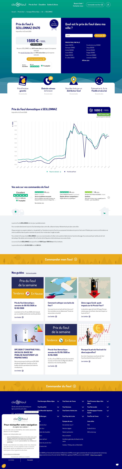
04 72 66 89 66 (20, 414)
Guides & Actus (52, 4)
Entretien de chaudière (44, 432)
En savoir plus (23, 94)
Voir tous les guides (31, 273)
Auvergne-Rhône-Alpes (33, 12)
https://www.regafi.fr (96, 455)
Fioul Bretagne (42, 416)
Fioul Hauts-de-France (69, 401)
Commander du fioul (58, 386)
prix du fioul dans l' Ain (27, 53)
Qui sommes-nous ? (68, 425)
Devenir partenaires (68, 432)
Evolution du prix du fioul (44, 443)
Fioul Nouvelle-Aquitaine (45, 410)
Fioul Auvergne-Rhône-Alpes (46, 401)
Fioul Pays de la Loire (69, 416)
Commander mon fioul (94, 5)
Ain (42, 12)
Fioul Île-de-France (93, 416)
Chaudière (42, 4)
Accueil (14, 12)
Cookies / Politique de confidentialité (72, 445)
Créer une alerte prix (36, 59)
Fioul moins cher (42, 446)
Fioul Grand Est (42, 407)
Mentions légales (67, 428)
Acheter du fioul (42, 425)
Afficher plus (85, 60)
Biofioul (40, 435)
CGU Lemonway (91, 432)
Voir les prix (99, 35)
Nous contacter (67, 435)
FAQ (88, 425)
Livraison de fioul (42, 439)
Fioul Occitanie (67, 407)
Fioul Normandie (92, 407)
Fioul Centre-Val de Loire (70, 410)
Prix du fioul (33, 4)
